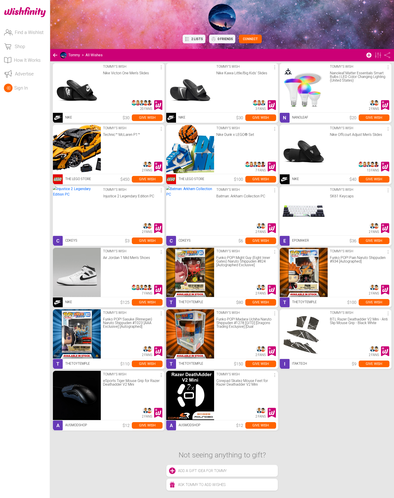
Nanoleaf (295, 118)
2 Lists (197, 39)
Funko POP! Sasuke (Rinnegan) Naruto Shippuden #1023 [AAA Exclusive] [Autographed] (127, 323)
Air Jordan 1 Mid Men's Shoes (126, 257)
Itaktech (295, 364)
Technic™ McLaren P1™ (121, 134)
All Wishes (94, 55)
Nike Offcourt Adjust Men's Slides (356, 134)
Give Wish (147, 118)
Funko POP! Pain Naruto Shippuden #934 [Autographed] (358, 259)
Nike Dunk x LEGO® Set (235, 134)
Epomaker (296, 241)
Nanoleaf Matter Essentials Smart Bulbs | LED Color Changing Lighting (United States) (357, 77)
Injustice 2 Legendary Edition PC (128, 196)
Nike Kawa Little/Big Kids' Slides (241, 73)
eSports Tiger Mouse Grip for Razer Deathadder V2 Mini (131, 383)
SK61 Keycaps (342, 196)
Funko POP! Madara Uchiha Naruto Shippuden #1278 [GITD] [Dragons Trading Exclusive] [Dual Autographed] (244, 324)
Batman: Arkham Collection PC (240, 196)
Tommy (74, 55)
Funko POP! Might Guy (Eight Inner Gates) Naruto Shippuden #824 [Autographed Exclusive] (243, 261)
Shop (20, 46)
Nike (68, 117)
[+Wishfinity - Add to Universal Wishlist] (158, 105)
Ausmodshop (71, 425)
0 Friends (225, 39)
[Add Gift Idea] (369, 55)
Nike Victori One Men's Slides (126, 73)
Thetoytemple (186, 302)
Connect (250, 39)
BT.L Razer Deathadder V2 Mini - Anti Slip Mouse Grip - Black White (359, 321)
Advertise (24, 74)
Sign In (21, 88)
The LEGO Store (78, 179)
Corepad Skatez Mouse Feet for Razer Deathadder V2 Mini (242, 383)
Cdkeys (66, 241)
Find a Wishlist (29, 32)
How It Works (27, 60)
